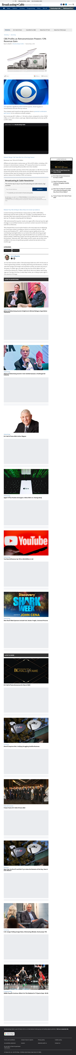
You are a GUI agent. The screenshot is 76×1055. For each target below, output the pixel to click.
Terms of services (23, 197)
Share (7, 76)
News (8, 8)
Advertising (13, 34)
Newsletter (45, 76)
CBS (5, 106)
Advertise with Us (42, 1043)
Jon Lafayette (8, 43)
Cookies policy (58, 1040)
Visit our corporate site (62, 1029)
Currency (22, 8)
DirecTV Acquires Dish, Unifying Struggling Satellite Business (61, 183)
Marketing (6, 34)
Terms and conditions (9, 1040)
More (44, 8)
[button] (71, 4)
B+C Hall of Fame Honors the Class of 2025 (61, 171)
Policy (38, 8)
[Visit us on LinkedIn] (66, 4)
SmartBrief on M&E (31, 30)
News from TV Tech (45, 30)
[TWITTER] (12, 258)
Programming (31, 8)
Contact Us (57, 1043)
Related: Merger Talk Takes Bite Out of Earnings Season (19, 157)
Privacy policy (41, 1040)
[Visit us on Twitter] (64, 4)
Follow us (38, 76)
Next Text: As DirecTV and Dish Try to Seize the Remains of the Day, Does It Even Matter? (62, 190)
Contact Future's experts (27, 1040)
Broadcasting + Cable (24, 1)
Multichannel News (37, 1)
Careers (23, 1043)
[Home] (4, 8)
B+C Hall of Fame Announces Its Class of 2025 (61, 176)
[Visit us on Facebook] (61, 4)
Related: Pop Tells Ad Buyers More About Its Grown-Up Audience (22, 210)
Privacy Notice (8, 198)
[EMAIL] (14, 258)
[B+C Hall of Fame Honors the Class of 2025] (61, 167)
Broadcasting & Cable (18, 43)
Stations (15, 8)
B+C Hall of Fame (17, 30)
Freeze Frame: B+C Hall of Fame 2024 (62, 196)
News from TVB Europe (60, 30)
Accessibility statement (10, 1043)
